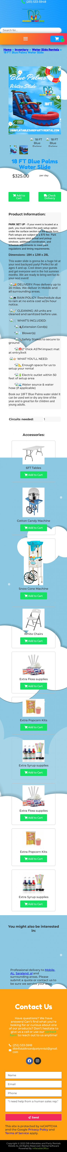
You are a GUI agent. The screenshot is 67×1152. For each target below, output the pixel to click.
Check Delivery (50, 197)
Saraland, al (24, 973)
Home (7, 49)
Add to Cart (20, 197)
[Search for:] (30, 30)
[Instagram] (37, 1060)
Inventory (22, 49)
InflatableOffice (40, 1148)
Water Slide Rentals (45, 49)
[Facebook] (29, 1060)
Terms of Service (17, 1133)
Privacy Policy (38, 1129)
